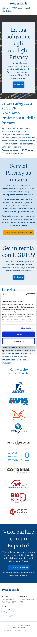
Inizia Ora (18, 84)
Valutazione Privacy (27, 599)
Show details (26, 328)
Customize (17, 341)
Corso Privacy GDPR (9, 602)
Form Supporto (9, 616)
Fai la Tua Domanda (18, 567)
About (27, 8)
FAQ (21, 602)
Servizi (5, 8)
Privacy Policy (10, 625)
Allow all (18, 334)
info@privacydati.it (9, 612)
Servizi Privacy (24, 137)
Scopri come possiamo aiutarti (18, 232)
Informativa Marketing (18, 628)
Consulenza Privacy (8, 599)
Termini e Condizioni (24, 625)
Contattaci (7, 11)
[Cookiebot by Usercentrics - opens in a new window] (26, 294)
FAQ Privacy (16, 8)
